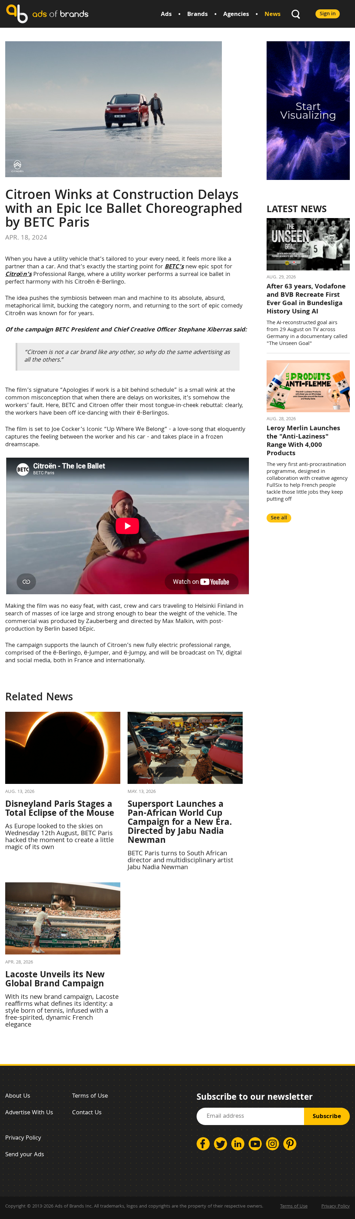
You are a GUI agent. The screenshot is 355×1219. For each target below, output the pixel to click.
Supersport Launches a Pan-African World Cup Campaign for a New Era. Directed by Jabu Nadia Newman (180, 823)
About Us (17, 1096)
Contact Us (87, 1113)
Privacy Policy (23, 1138)
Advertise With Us (29, 1113)
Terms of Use (90, 1096)
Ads (166, 15)
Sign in (328, 14)
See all (279, 518)
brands (60, 13)
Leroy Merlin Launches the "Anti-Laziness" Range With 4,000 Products (303, 441)
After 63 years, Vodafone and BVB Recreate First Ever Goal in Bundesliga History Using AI (306, 300)
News (272, 15)
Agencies (236, 15)
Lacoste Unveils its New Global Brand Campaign (55, 980)
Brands (197, 15)
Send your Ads (24, 1155)
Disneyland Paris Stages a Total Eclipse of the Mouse (59, 809)
